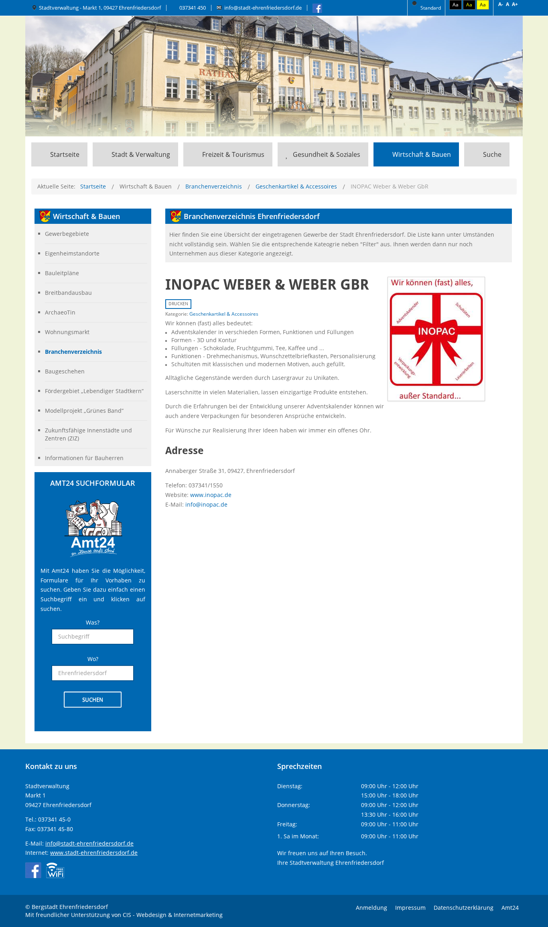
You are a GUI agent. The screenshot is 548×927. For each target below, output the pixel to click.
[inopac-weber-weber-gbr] (436, 338)
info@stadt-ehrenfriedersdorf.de (263, 7)
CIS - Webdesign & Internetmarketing (173, 915)
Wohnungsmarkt (67, 332)
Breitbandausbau (68, 292)
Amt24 (510, 907)
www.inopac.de (210, 495)
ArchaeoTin (60, 312)
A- (500, 4)
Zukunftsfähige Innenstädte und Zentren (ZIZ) (88, 434)
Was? (92, 622)
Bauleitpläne (62, 273)
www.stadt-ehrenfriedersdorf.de (94, 852)
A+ (515, 4)
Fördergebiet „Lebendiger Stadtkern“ (94, 391)
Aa (456, 4)
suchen (92, 699)
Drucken (178, 303)
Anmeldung (371, 907)
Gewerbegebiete (67, 233)
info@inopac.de (206, 504)
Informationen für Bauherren (84, 458)
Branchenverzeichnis (73, 351)
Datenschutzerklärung (463, 907)
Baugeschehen (65, 371)
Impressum (410, 907)
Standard (430, 7)
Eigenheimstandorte (72, 253)
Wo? (92, 659)
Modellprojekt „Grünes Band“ (84, 410)
